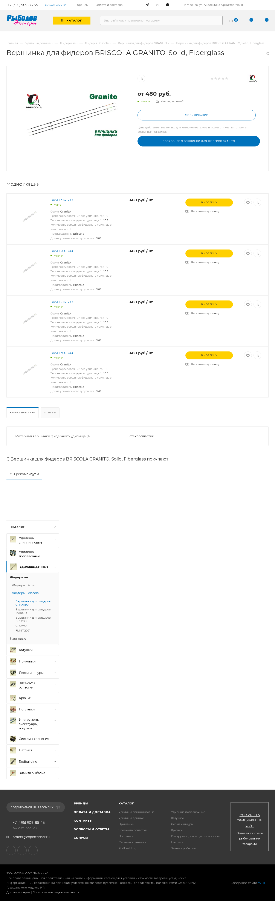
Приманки (126, 824)
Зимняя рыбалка (183, 848)
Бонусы (81, 837)
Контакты (83, 820)
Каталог (126, 803)
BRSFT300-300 (61, 353)
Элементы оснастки (133, 830)
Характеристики (22, 412)
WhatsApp (33, 850)
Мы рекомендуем (24, 474)
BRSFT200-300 (61, 251)
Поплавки (126, 836)
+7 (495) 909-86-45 (29, 822)
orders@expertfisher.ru (31, 837)
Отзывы (50, 412)
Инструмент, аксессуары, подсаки (195, 836)
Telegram (11, 850)
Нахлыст (177, 842)
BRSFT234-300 (61, 302)
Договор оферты (18, 892)
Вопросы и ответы (91, 829)
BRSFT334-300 (61, 200)
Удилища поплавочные (188, 812)
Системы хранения (132, 842)
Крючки (177, 830)
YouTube (22, 850)
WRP (262, 883)
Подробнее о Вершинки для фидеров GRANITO (198, 141)
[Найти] (217, 20)
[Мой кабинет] (267, 5)
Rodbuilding (127, 848)
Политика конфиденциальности (55, 892)
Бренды (81, 803)
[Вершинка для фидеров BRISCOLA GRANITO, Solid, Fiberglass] (72, 115)
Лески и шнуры (182, 824)
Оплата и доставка (92, 812)
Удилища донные (131, 818)
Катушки (177, 818)
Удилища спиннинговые (136, 812)
